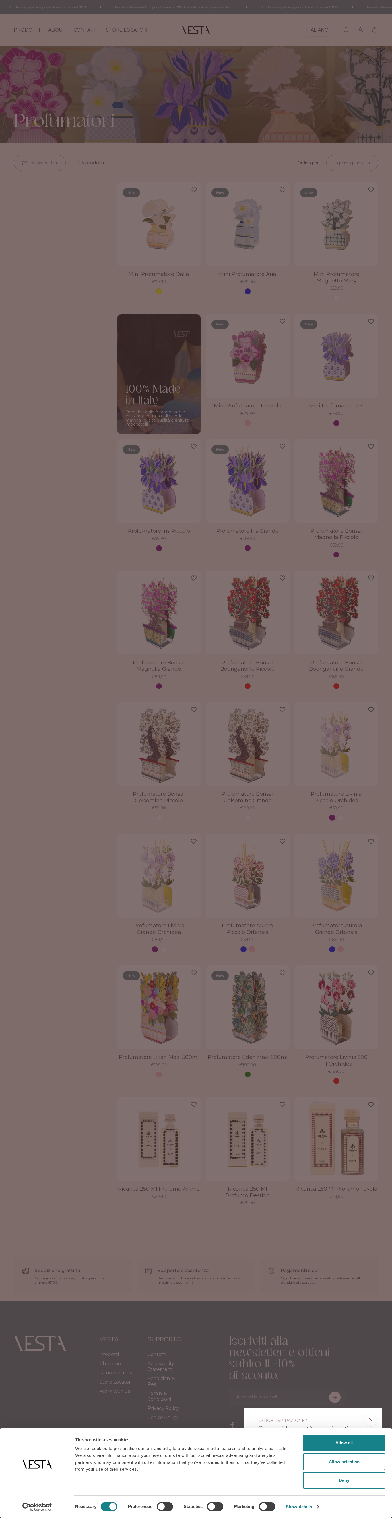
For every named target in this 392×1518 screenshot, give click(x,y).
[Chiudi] (371, 1420)
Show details (299, 1506)
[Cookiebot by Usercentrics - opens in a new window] (37, 1507)
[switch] (165, 1506)
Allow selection (344, 1461)
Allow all (344, 1442)
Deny (344, 1480)
